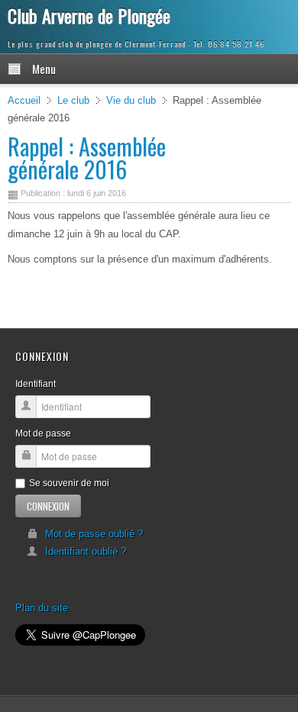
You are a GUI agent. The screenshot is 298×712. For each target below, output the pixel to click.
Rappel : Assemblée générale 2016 (87, 157)
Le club (73, 100)
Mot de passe (43, 433)
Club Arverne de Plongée (89, 15)
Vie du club (131, 100)
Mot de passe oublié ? (94, 534)
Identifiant (35, 384)
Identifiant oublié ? (85, 551)
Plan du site (41, 608)
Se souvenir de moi (69, 483)
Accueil (24, 100)
